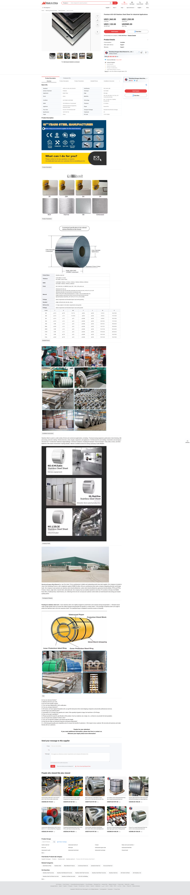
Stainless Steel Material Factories (64, 872)
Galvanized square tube (100, 847)
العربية (103, 886)
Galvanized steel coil (73, 845)
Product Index (120, 884)
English (60, 886)
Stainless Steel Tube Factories (82, 872)
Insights (132, 884)
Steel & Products (61, 10)
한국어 (107, 886)
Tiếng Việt (129, 886)
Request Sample (132, 35)
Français (75, 886)
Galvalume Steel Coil (95, 865)
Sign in (146, 4)
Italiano (87, 886)
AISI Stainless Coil (137, 872)
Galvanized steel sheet (73, 850)
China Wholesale (89, 884)
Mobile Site (127, 884)
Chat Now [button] (138, 31)
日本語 (111, 886)
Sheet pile (70, 847)
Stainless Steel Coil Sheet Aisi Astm (51, 876)
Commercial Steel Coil (83, 865)
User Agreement (103, 889)
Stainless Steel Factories (48, 872)
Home (43, 10)
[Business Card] (146, 84)
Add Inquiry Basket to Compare (71, 62)
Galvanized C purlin (46, 850)
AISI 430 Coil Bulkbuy (83, 876)
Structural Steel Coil (107, 865)
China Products (66, 884)
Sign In (106, 71)
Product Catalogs (62, 842)
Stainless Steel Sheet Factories (99, 872)
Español (65, 886)
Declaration (110, 889)
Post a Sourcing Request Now (83, 766)
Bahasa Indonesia (136, 886)
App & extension (130, 7)
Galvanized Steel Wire (127, 847)
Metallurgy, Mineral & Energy (51, 10)
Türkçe (124, 886)
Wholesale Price (97, 884)
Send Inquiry (114, 31)
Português (70, 886)
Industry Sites (104, 884)
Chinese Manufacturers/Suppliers (77, 884)
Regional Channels (112, 884)
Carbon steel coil (45, 845)
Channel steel (125, 850)
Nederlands (98, 886)
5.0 (130, 80)
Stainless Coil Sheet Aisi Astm (68, 876)
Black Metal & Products (69, 865)
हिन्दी (115, 886)
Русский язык (82, 886)
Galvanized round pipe (100, 850)
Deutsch (92, 886)
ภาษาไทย (119, 886)
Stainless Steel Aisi (113, 872)
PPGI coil (44, 847)
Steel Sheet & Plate (47, 865)
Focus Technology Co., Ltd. (85, 889)
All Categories (47, 7)
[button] (117, 81)
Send (53, 766)
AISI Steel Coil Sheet (125, 872)
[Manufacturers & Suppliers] (50, 3)
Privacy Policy (117, 889)
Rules (147, 7)
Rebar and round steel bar (128, 845)
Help (122, 7)
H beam (97, 845)
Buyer (114, 7)
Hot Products (58, 884)
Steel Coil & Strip (70, 10)
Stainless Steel (57, 865)
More (43, 879)
